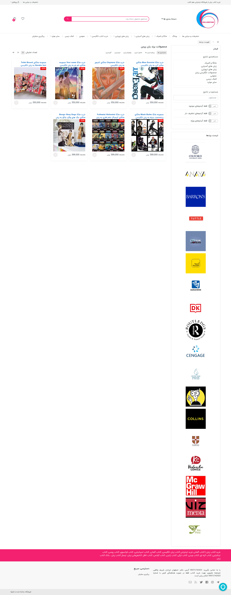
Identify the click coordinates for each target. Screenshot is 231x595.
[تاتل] (195, 219)
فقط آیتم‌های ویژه (199, 120)
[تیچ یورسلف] (195, 263)
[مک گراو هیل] (195, 485)
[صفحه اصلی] (217, 42)
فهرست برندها (204, 42)
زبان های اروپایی (122, 36)
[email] (190, 582)
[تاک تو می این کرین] (195, 241)
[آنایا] (195, 175)
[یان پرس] (195, 530)
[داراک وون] (195, 285)
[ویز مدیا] (195, 508)
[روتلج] (195, 330)
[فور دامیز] (195, 396)
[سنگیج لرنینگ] (195, 352)
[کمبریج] (195, 441)
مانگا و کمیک (161, 36)
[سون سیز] (195, 374)
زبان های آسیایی (142, 36)
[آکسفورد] (195, 152)
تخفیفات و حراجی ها (30, 2)
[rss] (196, 582)
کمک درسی (69, 36)
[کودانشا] (195, 463)
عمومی (82, 36)
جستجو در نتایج (210, 91)
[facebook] (207, 582)
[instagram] (212, 582)
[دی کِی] (195, 308)
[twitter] (201, 582)
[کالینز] (195, 419)
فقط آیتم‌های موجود (198, 106)
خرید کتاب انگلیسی (100, 36)
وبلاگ (174, 36)
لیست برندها (212, 135)
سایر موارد (55, 36)
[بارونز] (195, 197)
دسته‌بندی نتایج (210, 56)
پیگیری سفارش (38, 36)
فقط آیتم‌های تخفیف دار (196, 113)
